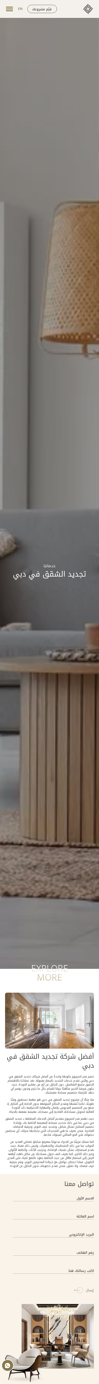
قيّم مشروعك (42, 9)
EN (20, 9)
